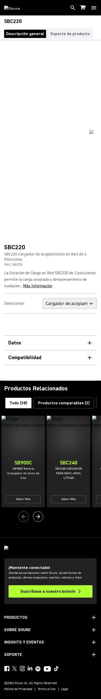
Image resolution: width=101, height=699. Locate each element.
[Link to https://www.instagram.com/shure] (22, 668)
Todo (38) (18, 403)
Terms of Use (47, 689)
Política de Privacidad (18, 689)
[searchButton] (73, 8)
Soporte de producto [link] (70, 33)
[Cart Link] (83, 7)
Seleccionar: (14, 303)
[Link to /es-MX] (15, 8)
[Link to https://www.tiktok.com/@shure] (56, 668)
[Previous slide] (23, 516)
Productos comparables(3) (64, 403)
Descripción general (25, 33)
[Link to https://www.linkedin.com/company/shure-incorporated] (30, 668)
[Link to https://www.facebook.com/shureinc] (6, 668)
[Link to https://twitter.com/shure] (14, 668)
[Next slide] (38, 516)
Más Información (37, 285)
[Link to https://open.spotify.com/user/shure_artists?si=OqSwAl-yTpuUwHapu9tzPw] (38, 669)
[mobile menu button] (94, 8)
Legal (64, 689)
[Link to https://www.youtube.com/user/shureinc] (47, 669)
